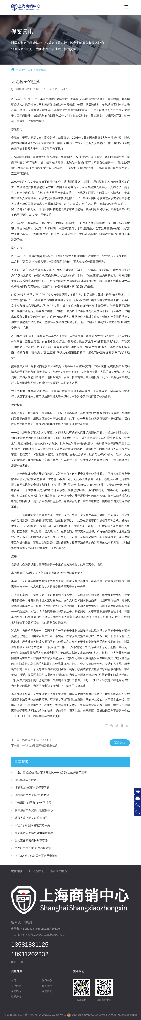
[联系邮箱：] (137, 798)
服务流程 (47, 985)
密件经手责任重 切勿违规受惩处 (34, 848)
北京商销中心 (36, 871)
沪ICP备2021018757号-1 (52, 1014)
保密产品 (16, 991)
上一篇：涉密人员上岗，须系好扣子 (33, 740)
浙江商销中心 (58, 871)
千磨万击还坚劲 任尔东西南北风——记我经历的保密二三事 (51, 772)
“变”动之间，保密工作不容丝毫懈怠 (36, 855)
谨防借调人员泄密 (26, 779)
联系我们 (16, 996)
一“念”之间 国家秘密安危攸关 (32, 825)
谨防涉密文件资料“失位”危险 (32, 795)
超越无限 (132, 1014)
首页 (30, 70)
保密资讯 (41, 70)
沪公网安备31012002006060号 (88, 1014)
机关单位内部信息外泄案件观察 (34, 832)
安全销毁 (16, 985)
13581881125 (29, 944)
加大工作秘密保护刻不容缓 (31, 840)
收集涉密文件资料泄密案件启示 (34, 810)
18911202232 (29, 954)
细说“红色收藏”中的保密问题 (32, 787)
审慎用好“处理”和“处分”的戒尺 (33, 802)
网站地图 (111, 1014)
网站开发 (122, 1014)
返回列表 (119, 742)
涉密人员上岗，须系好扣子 (31, 817)
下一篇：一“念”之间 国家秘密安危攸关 (34, 745)
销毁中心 (47, 980)
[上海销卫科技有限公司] (59, 7)
